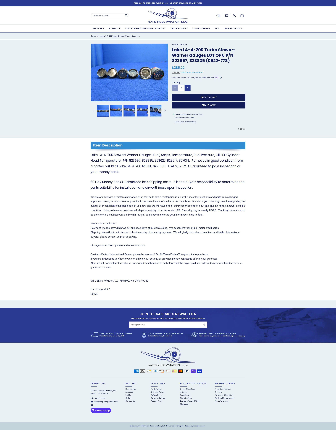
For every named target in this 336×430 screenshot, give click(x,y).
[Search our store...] (126, 15)
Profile (128, 395)
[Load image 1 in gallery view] (103, 111)
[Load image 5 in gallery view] (156, 111)
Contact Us (130, 401)
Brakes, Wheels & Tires (190, 401)
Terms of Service (158, 398)
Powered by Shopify (174, 426)
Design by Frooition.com (195, 426)
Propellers (184, 395)
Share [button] (242, 128)
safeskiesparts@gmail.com (106, 401)
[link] (111, 334)
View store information (185, 121)
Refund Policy (156, 395)
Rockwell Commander (224, 398)
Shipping (176, 72)
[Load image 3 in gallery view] (129, 111)
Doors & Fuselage (187, 389)
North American (222, 401)
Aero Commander (223, 389)
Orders (128, 398)
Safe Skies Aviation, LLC (155, 426)
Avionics (183, 392)
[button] (242, 15)
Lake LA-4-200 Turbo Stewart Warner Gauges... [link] (120, 36)
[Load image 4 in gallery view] (142, 111)
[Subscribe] (204, 324)
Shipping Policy (157, 392)
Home (93, 36)
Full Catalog (156, 389)
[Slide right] (165, 111)
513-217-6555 (99, 398)
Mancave (184, 404)
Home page (130, 389)
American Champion (224, 395)
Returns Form (156, 401)
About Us (129, 392)
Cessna (218, 392)
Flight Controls (186, 398)
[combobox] (110, 15)
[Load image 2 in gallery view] (116, 111)
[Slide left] (93, 111)
